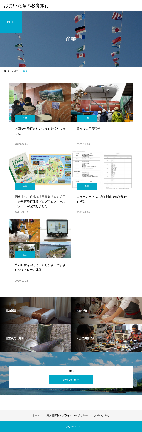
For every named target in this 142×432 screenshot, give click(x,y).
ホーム (36, 415)
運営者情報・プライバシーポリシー (67, 415)
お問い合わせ (71, 379)
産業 (25, 118)
